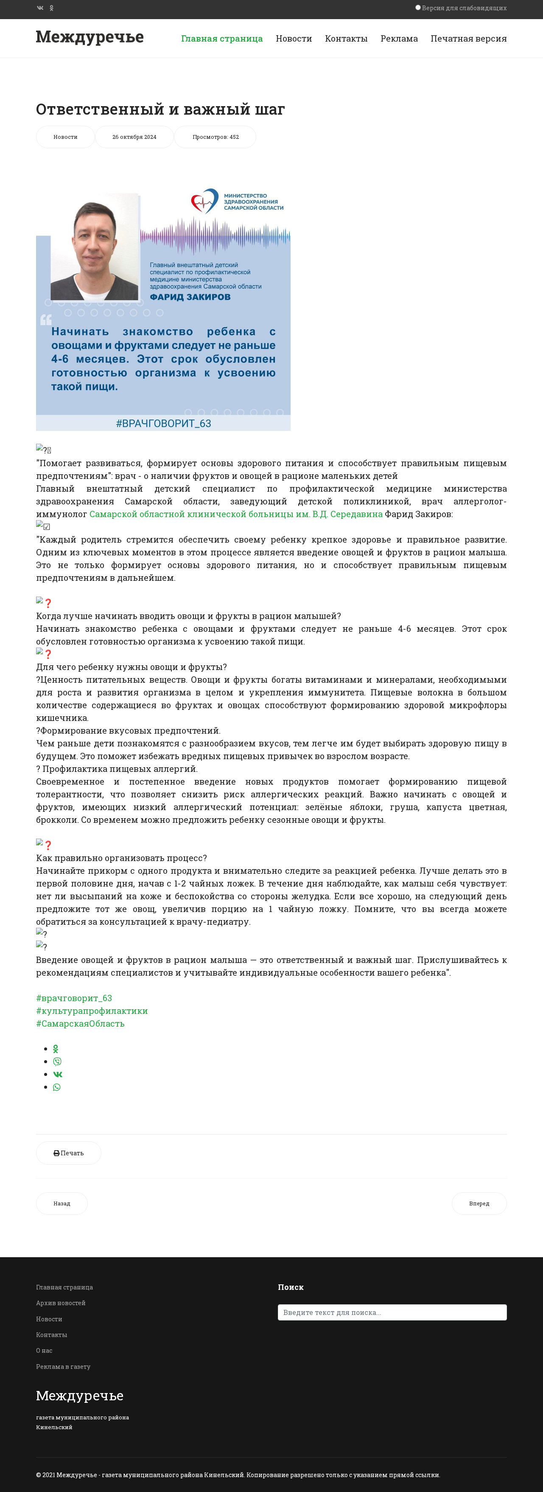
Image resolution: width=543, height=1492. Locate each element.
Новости (294, 38)
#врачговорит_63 (74, 997)
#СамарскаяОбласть (80, 1023)
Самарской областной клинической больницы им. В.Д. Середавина (236, 513)
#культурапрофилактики (92, 1010)
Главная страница (222, 38)
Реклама (399, 38)
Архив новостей (61, 1303)
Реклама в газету (63, 1367)
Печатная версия (469, 38)
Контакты (346, 38)
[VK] (40, 8)
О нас (44, 1350)
